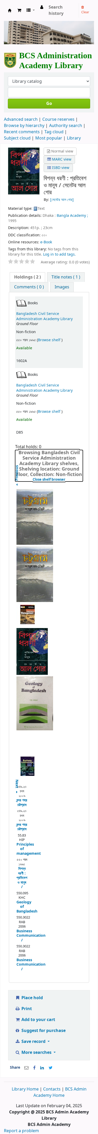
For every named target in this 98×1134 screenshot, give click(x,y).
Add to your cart (37, 1020)
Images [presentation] (62, 287)
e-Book (46, 242)
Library (74, 138)
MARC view (61, 159)
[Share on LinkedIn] (42, 1067)
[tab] (27, 277)
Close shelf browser (58, 480)
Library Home (26, 1089)
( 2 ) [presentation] (27, 277)
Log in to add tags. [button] (59, 254)
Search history (56, 10)
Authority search (65, 126)
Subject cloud (17, 138)
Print (26, 1009)
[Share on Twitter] (50, 1067)
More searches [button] (36, 1052)
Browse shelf (49, 340)
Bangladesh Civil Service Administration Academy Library (44, 316)
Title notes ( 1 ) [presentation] (65, 277)
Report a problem (21, 1131)
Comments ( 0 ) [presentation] (29, 287)
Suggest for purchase (43, 1031)
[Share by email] (26, 1067)
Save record (33, 1041)
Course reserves (58, 119)
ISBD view (60, 167)
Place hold (31, 998)
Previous (16, 486)
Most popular (48, 138)
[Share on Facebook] (34, 1067)
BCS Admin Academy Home (60, 1092)
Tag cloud (54, 132)
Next (16, 781)
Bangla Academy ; (72, 215)
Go (49, 103)
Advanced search (21, 119)
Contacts (52, 1089)
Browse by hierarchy (24, 126)
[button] (19, 10)
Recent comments (22, 132)
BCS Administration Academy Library (9, 11)
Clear (85, 12)
